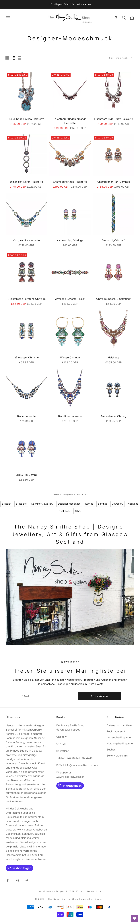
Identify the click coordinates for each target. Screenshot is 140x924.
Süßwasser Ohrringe (26, 357)
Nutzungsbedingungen (120, 743)
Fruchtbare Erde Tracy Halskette (113, 118)
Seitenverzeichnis (117, 755)
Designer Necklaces (69, 503)
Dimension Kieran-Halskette (26, 181)
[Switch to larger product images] (7, 58)
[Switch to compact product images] (19, 58)
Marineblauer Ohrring (113, 416)
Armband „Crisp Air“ (113, 240)
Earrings (102, 503)
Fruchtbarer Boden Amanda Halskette (69, 121)
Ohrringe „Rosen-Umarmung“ (113, 298)
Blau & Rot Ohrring (26, 474)
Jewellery (117, 503)
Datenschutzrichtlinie (119, 725)
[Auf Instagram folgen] (17, 880)
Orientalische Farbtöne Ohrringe (26, 298)
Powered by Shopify (92, 899)
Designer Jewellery (42, 503)
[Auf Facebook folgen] (7, 880)
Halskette (113, 357)
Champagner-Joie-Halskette (70, 181)
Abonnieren (99, 696)
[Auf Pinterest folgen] (26, 880)
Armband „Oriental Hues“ (70, 298)
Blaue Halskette (26, 416)
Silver (78, 510)
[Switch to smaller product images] (13, 58)
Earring (89, 503)
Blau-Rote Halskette (70, 416)
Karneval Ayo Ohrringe (70, 240)
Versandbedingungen (119, 737)
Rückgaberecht (116, 731)
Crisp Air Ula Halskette (26, 240)
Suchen (111, 749)
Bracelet (6, 503)
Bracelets (21, 503)
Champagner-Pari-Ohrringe (113, 181)
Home (56, 494)
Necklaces (64, 510)
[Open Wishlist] (134, 918)
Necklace (133, 503)
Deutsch (92, 891)
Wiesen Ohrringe (70, 357)
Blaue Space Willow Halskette (26, 118)
